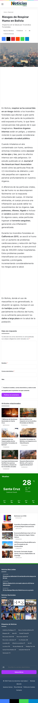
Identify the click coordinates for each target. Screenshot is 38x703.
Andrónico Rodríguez (9, 630)
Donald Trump (24, 633)
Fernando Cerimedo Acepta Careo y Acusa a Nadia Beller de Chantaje (24, 553)
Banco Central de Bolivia (26, 630)
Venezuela (7, 653)
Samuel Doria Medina (9, 649)
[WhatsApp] (22, 39)
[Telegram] (27, 39)
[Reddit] (18, 39)
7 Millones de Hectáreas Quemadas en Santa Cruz (9, 421)
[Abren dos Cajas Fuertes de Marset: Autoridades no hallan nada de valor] (7, 602)
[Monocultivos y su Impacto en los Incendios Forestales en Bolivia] (28, 412)
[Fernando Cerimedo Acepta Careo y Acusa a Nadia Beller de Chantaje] (7, 554)
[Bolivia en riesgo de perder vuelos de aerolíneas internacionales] (31, 602)
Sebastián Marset (24, 649)
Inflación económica (18, 643)
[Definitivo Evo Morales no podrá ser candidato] (31, 616)
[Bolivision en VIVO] (7, 518)
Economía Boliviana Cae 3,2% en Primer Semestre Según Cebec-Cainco (25, 535)
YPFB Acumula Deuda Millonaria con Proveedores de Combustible (25, 544)
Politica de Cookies (29, 687)
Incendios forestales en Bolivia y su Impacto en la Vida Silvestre (28, 441)
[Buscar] (36, 5)
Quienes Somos (8, 687)
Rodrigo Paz (30, 646)
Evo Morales (23, 640)
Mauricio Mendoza (9, 30)
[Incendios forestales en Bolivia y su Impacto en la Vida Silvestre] (28, 432)
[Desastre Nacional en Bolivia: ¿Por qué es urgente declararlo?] (28, 454)
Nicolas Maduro (18, 646)
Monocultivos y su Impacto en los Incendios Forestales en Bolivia (28, 421)
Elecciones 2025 (8, 636)
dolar (14, 633)
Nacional (10, 12)
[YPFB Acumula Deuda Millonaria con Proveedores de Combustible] (7, 545)
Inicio (5, 12)
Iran (30, 643)
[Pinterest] (13, 39)
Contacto (19, 690)
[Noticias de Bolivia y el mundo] (19, 4)
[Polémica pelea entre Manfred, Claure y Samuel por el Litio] (31, 609)
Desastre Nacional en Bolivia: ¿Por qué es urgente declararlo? (27, 463)
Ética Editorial (18, 687)
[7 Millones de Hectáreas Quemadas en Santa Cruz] (10, 412)
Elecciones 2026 (22, 636)
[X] (8, 39)
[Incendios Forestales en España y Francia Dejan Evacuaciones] (7, 527)
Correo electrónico (8, 371)
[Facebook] (4, 39)
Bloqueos (6, 633)
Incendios (6, 643)
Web (3, 379)
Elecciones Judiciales (9, 640)
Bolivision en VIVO (20, 516)
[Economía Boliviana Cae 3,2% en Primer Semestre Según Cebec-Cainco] (7, 535)
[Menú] (2, 5)
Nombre (5, 363)
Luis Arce (6, 646)
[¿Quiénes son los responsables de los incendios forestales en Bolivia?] (10, 432)
